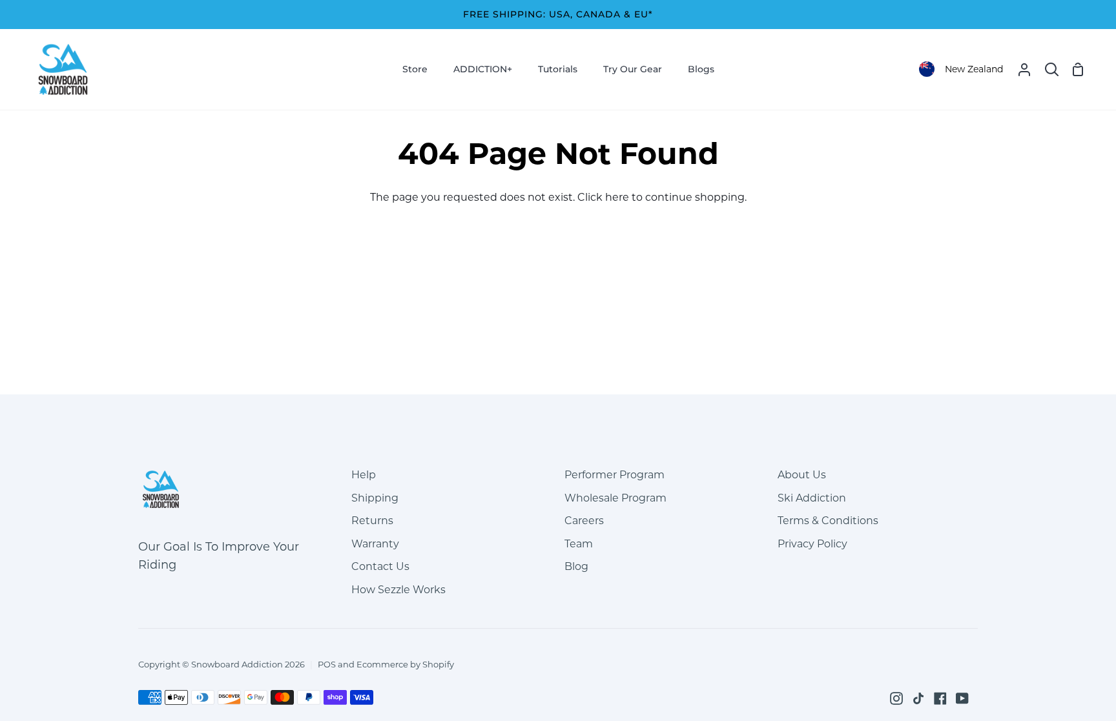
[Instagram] (896, 698)
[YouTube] (962, 698)
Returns (372, 520)
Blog (576, 566)
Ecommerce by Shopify (405, 664)
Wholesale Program (615, 498)
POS (327, 664)
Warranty (375, 544)
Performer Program (614, 475)
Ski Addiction (812, 498)
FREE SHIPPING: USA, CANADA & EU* (558, 14)
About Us (802, 475)
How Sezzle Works (398, 590)
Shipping (374, 498)
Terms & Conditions (828, 520)
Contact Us (380, 566)
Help (363, 475)
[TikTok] (918, 698)
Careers (584, 520)
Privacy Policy (812, 544)
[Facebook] (940, 698)
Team (578, 544)
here (617, 197)
